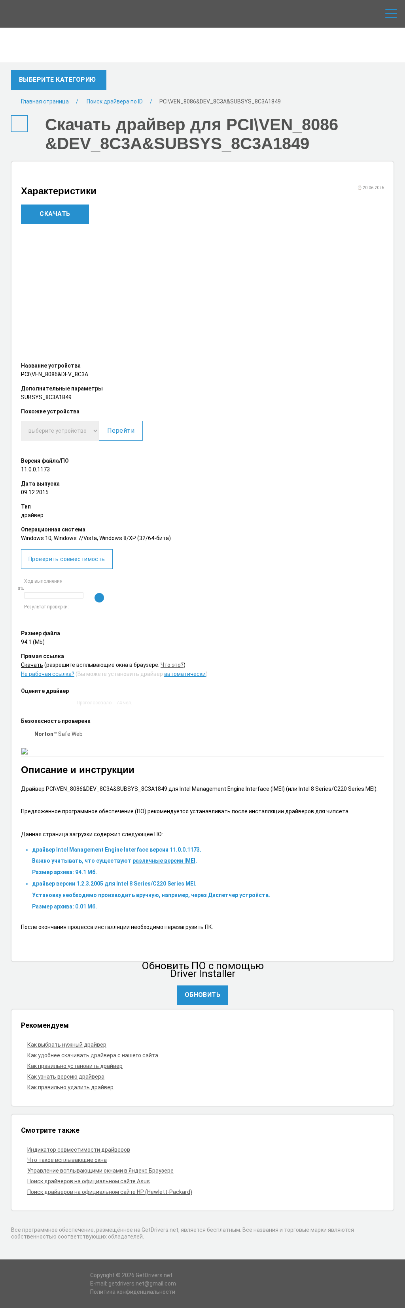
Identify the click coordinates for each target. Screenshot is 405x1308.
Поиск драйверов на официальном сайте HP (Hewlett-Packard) (109, 1192)
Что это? (172, 665)
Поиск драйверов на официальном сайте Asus (88, 1181)
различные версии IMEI (163, 861)
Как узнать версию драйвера (65, 1076)
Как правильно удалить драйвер (70, 1087)
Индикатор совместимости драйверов (78, 1150)
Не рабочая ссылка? (47, 674)
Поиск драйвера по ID (115, 101)
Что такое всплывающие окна (67, 1160)
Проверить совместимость (66, 559)
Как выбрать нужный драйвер (66, 1045)
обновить (203, 994)
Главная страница (45, 101)
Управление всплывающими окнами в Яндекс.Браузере (100, 1170)
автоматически (185, 674)
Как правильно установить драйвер (75, 1066)
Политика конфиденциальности (132, 1292)
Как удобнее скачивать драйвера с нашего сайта (92, 1055)
